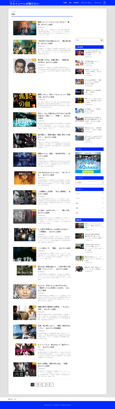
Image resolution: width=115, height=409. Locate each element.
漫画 (78, 208)
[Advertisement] (42, 83)
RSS (70, 2)
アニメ (78, 193)
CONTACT (76, 2)
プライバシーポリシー (86, 2)
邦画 (78, 213)
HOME (65, 2)
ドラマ (78, 198)
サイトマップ (98, 2)
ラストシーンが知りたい (24, 3)
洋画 (78, 203)
